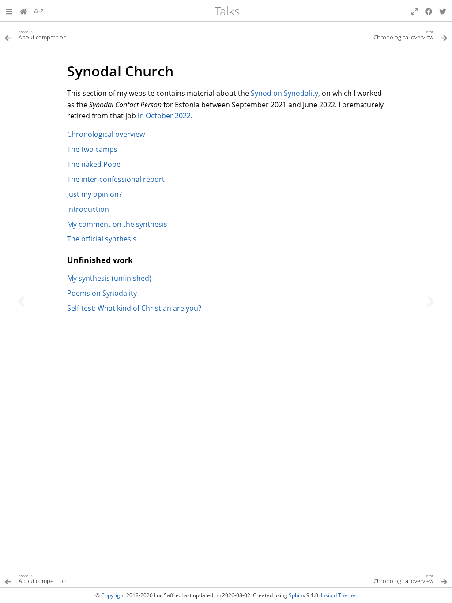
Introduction (88, 209)
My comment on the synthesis (117, 224)
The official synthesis (101, 239)
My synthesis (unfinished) (109, 278)
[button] (9, 10)
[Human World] (23, 10)
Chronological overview (106, 134)
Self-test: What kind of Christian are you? (134, 308)
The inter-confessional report (116, 179)
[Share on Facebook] (429, 10)
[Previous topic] (21, 301)
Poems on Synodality (102, 293)
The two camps (92, 149)
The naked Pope (94, 164)
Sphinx (297, 595)
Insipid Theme (338, 595)
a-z (38, 10)
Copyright (113, 595)
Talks (227, 11)
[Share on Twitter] (443, 10)
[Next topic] (431, 301)
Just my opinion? (94, 194)
